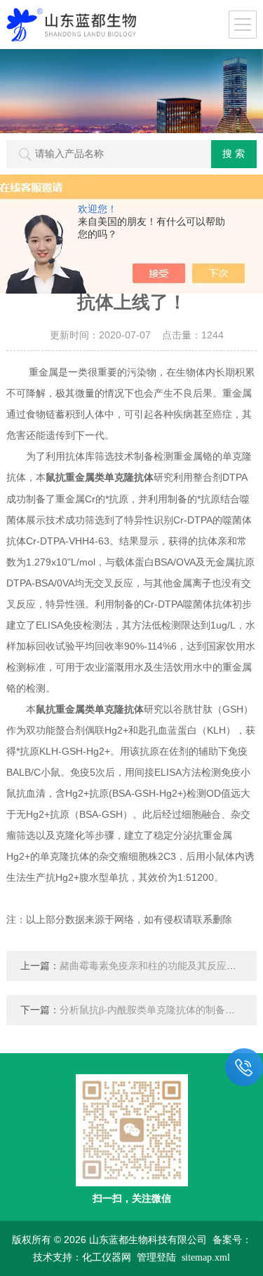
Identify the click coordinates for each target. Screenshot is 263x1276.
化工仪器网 (106, 1257)
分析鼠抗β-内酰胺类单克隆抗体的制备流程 (152, 1010)
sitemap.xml (206, 1257)
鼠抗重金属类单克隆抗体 (100, 477)
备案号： (232, 1240)
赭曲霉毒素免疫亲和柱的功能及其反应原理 (153, 966)
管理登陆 (156, 1257)
